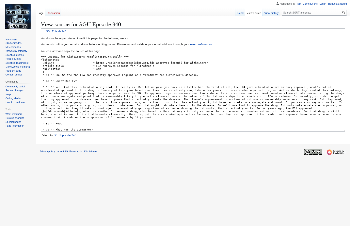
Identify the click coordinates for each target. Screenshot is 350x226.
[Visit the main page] (18, 16)
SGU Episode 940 (56, 31)
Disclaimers (90, 151)
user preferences (201, 44)
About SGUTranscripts (69, 151)
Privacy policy (47, 151)
